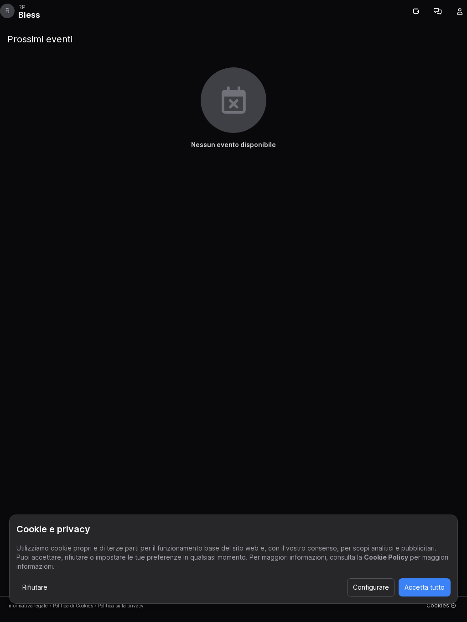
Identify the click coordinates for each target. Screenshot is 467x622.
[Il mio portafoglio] (416, 11)
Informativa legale (27, 605)
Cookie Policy (386, 557)
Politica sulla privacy (121, 605)
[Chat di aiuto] (438, 11)
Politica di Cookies (73, 605)
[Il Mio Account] (459, 11)
